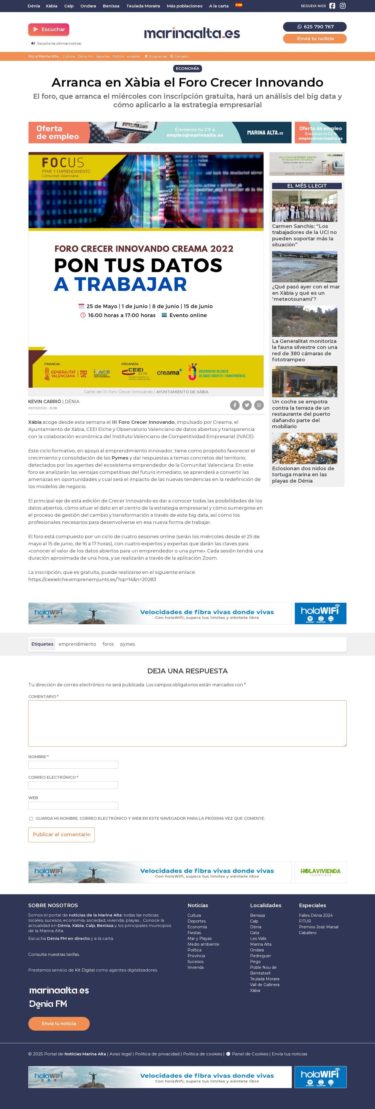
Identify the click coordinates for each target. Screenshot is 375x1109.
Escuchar (52, 29)
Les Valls (258, 938)
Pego (255, 961)
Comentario (43, 696)
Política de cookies (202, 1053)
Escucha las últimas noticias (59, 43)
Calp (254, 921)
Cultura (69, 56)
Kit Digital (85, 970)
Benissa (257, 915)
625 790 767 (318, 26)
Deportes (197, 921)
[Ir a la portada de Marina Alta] (192, 32)
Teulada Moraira (264, 978)
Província (196, 955)
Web (33, 798)
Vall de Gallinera (264, 984)
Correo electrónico (53, 777)
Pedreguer (260, 955)
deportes (103, 56)
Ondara (257, 950)
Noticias (198, 905)
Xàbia (255, 990)
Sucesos (195, 961)
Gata (254, 932)
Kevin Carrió (44, 401)
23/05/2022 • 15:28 (42, 408)
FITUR (305, 921)
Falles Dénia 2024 (316, 915)
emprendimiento (77, 644)
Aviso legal (120, 1053)
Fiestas (194, 932)
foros (108, 644)
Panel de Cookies (249, 1053)
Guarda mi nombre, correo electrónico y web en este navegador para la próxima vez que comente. (150, 818)
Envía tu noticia (315, 38)
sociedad (133, 56)
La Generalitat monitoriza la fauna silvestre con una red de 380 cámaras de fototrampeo (304, 350)
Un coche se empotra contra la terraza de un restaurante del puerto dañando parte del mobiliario (301, 414)
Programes (157, 56)
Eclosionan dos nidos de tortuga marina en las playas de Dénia (303, 475)
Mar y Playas (200, 938)
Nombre (38, 757)
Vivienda (196, 967)
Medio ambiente (203, 944)
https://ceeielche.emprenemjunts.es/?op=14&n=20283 (92, 579)
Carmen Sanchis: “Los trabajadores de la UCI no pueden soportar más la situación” (304, 235)
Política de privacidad (158, 1053)
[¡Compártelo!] (235, 405)
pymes (127, 644)
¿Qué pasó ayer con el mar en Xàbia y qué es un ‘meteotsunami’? (306, 293)
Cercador (181, 56)
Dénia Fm (85, 56)
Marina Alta (261, 944)
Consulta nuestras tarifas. (54, 954)
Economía (197, 926)
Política (118, 56)
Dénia (255, 926)
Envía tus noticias (289, 1053)
